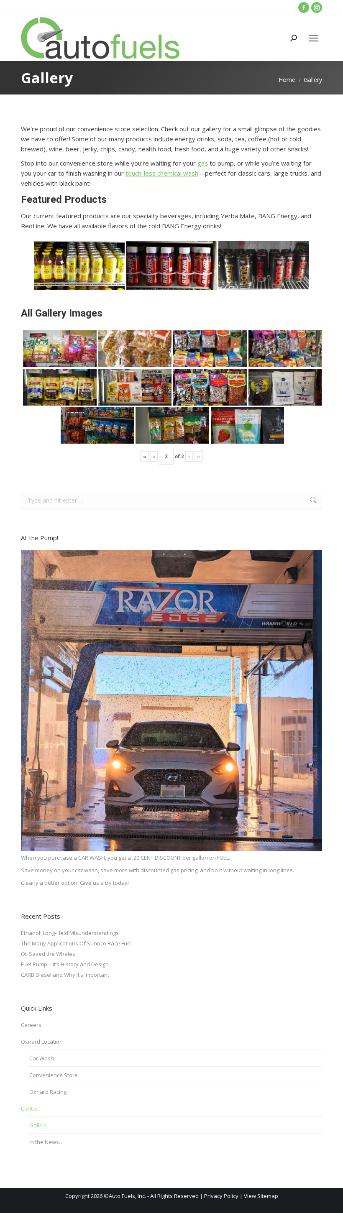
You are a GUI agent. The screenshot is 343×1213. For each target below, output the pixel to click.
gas (202, 163)
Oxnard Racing (48, 1092)
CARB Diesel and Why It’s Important (65, 974)
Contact (30, 1108)
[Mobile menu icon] (313, 38)
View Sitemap (261, 1196)
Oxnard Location (42, 1041)
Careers (31, 1025)
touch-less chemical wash (161, 173)
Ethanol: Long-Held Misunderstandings (70, 933)
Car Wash (41, 1058)
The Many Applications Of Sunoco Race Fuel (76, 943)
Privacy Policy (221, 1196)
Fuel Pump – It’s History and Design (65, 964)
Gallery (38, 1125)
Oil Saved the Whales (48, 954)
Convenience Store (53, 1075)
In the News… (46, 1142)
